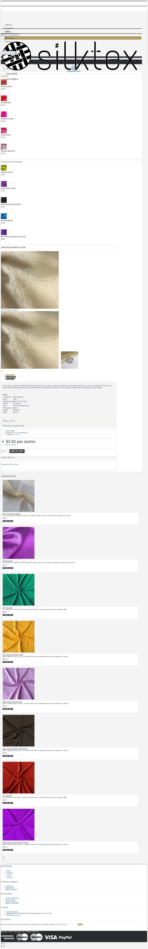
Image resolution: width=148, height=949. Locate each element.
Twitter (8, 871)
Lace (12, 82)
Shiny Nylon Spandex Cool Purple (13, 236)
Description (10, 375)
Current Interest (8, 475)
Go (80, 924)
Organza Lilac (8, 561)
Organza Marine (7, 220)
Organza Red (6, 102)
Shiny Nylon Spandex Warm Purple (15, 843)
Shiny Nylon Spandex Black (11, 204)
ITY (12, 88)
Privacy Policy (10, 900)
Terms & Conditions (12, 898)
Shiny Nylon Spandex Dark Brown (15, 749)
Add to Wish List (8, 457)
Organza (13, 92)
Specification (11, 377)
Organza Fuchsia (7, 118)
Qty (2, 451)
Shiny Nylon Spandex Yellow (13, 655)
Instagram (9, 877)
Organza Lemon (7, 172)
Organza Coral (6, 86)
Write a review (13, 464)
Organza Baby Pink (8, 151)
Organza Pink (6, 135)
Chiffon (13, 86)
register (15, 425)
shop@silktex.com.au (13, 915)
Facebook (9, 872)
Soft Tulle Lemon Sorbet (11, 514)
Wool (12, 98)
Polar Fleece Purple (8, 188)
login (9, 425)
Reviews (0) (10, 379)
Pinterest (9, 875)
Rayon (13, 94)
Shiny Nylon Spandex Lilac (12, 702)
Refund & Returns (11, 901)
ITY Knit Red (7, 796)
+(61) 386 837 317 (12, 911)
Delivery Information (12, 903)
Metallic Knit (15, 90)
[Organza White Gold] (30, 308)
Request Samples (11, 889)
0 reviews (4, 464)
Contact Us (9, 886)
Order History (10, 888)
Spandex (13, 96)
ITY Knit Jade (7, 608)
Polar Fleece (15, 84)
